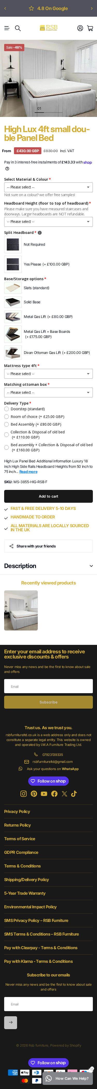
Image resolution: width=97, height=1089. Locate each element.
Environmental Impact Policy (30, 906)
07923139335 (52, 755)
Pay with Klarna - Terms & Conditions (38, 961)
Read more (28, 471)
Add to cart (48, 496)
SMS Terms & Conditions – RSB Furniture (41, 934)
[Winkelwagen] (90, 28)
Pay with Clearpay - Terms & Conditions (41, 947)
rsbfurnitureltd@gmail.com (52, 761)
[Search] (18, 28)
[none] (5, 8)
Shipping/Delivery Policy (26, 879)
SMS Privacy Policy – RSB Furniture (36, 920)
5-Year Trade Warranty (25, 893)
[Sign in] (80, 28)
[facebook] (54, 794)
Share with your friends (36, 546)
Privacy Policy (17, 811)
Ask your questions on (52, 769)
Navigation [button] (7, 28)
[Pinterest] (34, 794)
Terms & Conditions (22, 865)
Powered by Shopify (65, 1045)
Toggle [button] (91, 566)
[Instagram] (23, 794)
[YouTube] (44, 794)
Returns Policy (17, 825)
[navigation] (48, 108)
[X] (64, 794)
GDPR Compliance (21, 852)
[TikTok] (74, 794)
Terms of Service (19, 838)
